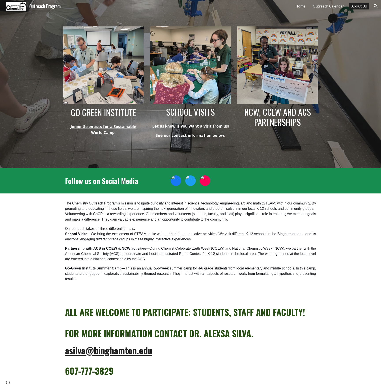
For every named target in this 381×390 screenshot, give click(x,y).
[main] (103, 112)
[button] (375, 6)
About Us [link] (359, 6)
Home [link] (300, 6)
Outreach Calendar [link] (328, 6)
